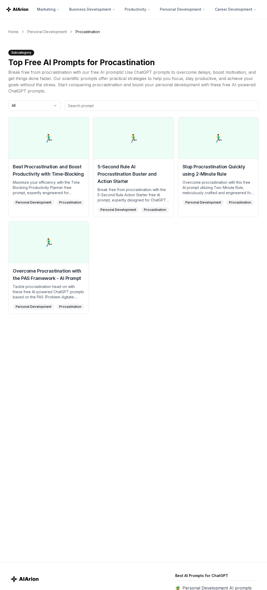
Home (13, 31)
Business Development (90, 9)
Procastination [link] (88, 31)
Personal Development (180, 9)
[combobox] (34, 105)
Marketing (46, 9)
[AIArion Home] (17, 9)
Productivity (135, 9)
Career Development (233, 9)
